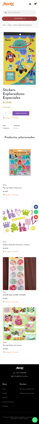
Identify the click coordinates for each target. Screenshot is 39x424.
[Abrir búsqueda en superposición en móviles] (19, 12)
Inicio (4, 389)
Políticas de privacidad (27, 393)
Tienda (4, 393)
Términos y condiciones (27, 389)
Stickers (16, 128)
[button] (30, 4)
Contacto (5, 406)
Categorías (18, 18)
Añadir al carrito (20, 113)
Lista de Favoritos (8, 402)
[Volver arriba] (35, 417)
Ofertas (4, 397)
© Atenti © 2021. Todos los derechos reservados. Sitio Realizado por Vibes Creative (19, 418)
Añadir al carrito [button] (19, 182)
